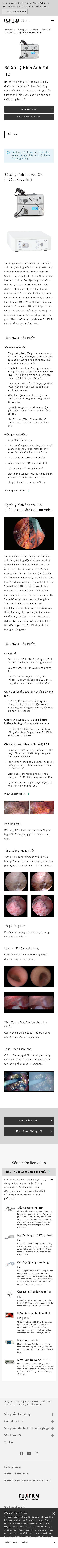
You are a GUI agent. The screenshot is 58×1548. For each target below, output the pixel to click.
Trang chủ (8, 30)
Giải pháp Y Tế (22, 30)
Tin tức (9, 1442)
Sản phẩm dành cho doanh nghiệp (26, 1428)
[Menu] (52, 21)
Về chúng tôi (12, 1435)
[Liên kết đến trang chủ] (11, 21)
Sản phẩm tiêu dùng (17, 1414)
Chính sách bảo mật (14, 1507)
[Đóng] (54, 1513)
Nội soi (35, 30)
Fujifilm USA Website (15, 11)
